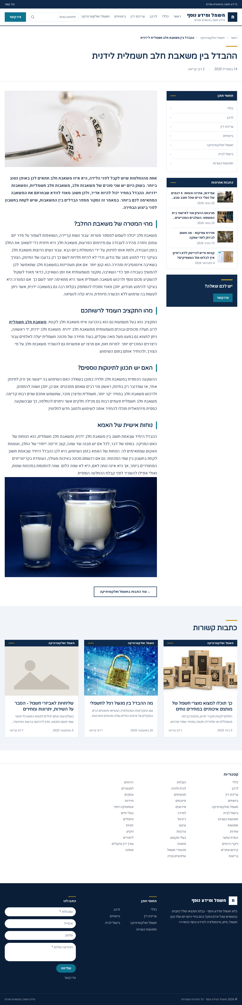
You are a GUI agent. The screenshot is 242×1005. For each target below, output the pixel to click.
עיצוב (182, 825)
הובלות (181, 782)
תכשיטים (180, 794)
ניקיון (130, 831)
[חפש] (33, 17)
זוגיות (130, 825)
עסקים (129, 794)
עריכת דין (138, 16)
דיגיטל (181, 819)
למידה (181, 813)
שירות (234, 831)
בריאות (233, 856)
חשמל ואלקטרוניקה (95, 16)
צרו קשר (10, 4)
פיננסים (181, 800)
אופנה (129, 849)
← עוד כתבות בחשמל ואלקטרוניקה (125, 591)
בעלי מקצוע (178, 837)
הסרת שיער (230, 837)
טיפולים (128, 819)
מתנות (181, 843)
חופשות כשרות (228, 819)
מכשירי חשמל (176, 849)
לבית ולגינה (178, 788)
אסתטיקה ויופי (124, 806)
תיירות (129, 800)
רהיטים (129, 782)
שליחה (66, 968)
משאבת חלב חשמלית (28, 322)
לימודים (128, 837)
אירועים (181, 806)
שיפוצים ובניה (176, 856)
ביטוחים (120, 16)
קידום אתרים (229, 849)
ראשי (177, 16)
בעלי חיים (127, 813)
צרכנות (181, 831)
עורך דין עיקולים (123, 843)
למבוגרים (127, 788)
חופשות (233, 825)
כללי (165, 16)
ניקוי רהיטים (230, 843)
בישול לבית (230, 813)
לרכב (153, 16)
